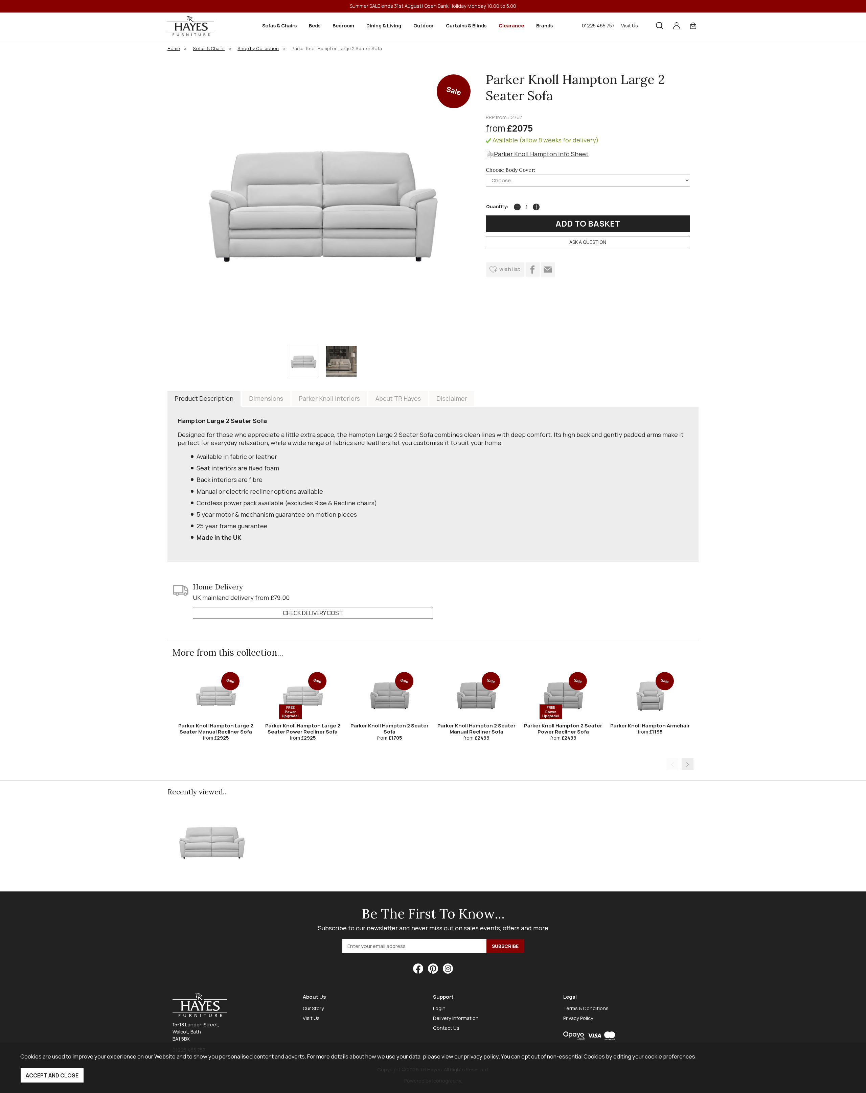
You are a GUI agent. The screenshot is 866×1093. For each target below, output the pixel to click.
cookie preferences (670, 1056)
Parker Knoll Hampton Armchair (650, 725)
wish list (509, 269)
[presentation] (672, 764)
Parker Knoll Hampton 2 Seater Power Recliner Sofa (563, 728)
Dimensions (266, 398)
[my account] (676, 25)
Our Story (313, 1008)
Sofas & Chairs (279, 25)
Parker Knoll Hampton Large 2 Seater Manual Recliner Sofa (215, 728)
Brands (544, 25)
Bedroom (343, 25)
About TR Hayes (398, 398)
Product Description (204, 398)
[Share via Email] (548, 269)
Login (439, 1008)
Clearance (511, 25)
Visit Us (629, 25)
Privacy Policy (578, 1018)
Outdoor (423, 25)
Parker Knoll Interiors (329, 398)
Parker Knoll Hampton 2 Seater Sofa (389, 728)
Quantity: (497, 207)
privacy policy (481, 1056)
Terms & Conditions (586, 1008)
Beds (314, 25)
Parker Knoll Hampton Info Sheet (541, 154)
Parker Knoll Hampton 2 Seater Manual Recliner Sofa (476, 728)
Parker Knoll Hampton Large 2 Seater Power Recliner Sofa (302, 728)
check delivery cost (313, 613)
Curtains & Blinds (466, 25)
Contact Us (446, 1028)
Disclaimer (451, 398)
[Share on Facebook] (533, 269)
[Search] (659, 25)
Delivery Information (456, 1018)
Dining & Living (383, 25)
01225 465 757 (598, 25)
